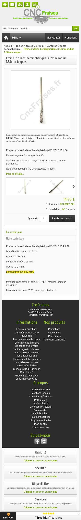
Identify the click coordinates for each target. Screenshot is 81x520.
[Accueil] (5, 4)
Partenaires (54, 336)
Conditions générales (40, 396)
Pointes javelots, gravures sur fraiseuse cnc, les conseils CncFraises (26, 362)
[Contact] (12, 4)
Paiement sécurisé (41, 417)
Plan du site (40, 424)
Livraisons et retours (40, 406)
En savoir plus (14, 232)
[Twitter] (44, 441)
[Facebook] (37, 441)
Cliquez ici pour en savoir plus (40, 460)
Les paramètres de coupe (26, 339)
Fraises (19, 46)
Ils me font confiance (54, 339)
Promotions (70, 37)
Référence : (52, 204)
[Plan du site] (20, 4)
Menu (15, 37)
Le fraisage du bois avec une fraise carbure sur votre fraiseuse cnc (27, 352)
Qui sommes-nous (40, 389)
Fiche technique (15, 238)
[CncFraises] (40, 16)
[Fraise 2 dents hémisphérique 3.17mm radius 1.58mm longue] (25, 186)
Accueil (8, 46)
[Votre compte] (27, 4)
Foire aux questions (26, 329)
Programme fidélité (40, 420)
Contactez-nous (40, 427)
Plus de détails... (15, 173)
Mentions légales (40, 393)
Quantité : (33, 218)
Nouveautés (53, 37)
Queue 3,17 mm (35, 46)
